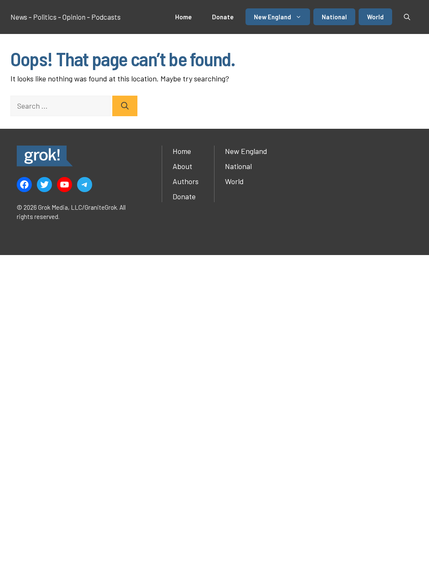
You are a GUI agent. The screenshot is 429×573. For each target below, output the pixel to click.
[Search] (124, 106)
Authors (186, 181)
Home (183, 17)
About (182, 166)
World (375, 17)
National (334, 17)
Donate (223, 17)
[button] (407, 16)
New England (272, 17)
